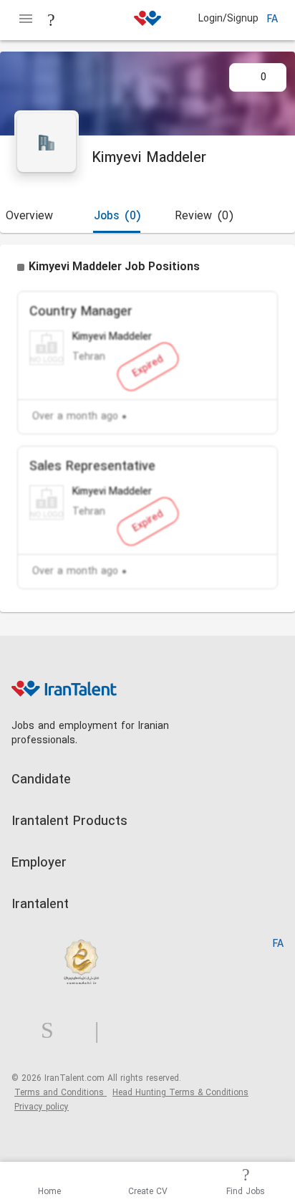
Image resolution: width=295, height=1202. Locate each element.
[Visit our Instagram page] (53, 1031)
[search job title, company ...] (51, 20)
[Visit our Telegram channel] (102, 1031)
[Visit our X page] (80, 1031)
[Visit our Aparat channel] (125, 1031)
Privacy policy (41, 1107)
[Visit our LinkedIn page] (26, 1031)
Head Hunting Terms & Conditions (180, 1093)
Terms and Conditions (60, 1093)
